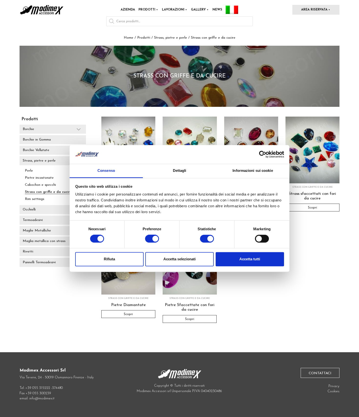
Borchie (28, 129)
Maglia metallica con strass (44, 241)
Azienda (128, 9)
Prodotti (146, 9)
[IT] (232, 10)
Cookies (333, 391)
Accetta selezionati (179, 259)
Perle (29, 171)
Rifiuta (109, 259)
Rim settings (34, 199)
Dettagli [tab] (179, 170)
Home (128, 38)
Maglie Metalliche (37, 230)
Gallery (198, 9)
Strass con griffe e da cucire (48, 192)
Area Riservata (314, 9)
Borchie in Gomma (37, 140)
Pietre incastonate (39, 178)
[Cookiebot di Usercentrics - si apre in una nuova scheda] (262, 154)
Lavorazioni (173, 9)
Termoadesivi (33, 220)
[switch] (152, 241)
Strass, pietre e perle (170, 38)
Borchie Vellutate (36, 150)
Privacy (333, 386)
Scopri (312, 207)
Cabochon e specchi (40, 185)
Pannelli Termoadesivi (39, 262)
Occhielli (29, 209)
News (217, 9)
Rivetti (28, 252)
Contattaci (320, 373)
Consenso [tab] (106, 170)
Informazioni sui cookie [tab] (252, 170)
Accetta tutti (249, 259)
